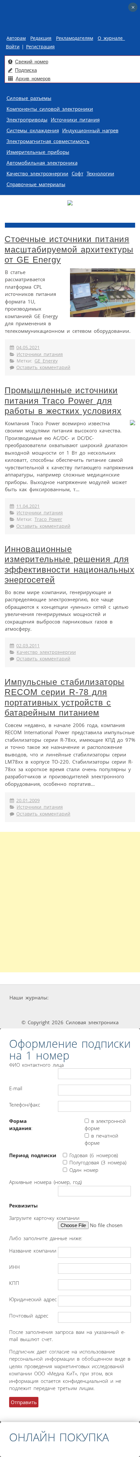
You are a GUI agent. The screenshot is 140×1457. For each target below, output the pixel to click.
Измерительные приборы (38, 152)
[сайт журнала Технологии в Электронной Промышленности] (111, 997)
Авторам (16, 38)
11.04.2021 (28, 506)
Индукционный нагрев (90, 130)
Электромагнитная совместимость (48, 141)
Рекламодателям (74, 38)
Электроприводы (27, 119)
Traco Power (48, 519)
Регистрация (40, 47)
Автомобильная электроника (42, 162)
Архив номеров (33, 78)
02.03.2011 (28, 646)
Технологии (100, 173)
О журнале (111, 38)
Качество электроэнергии (37, 173)
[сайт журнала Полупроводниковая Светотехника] (71, 1010)
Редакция (40, 38)
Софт (77, 173)
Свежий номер (31, 61)
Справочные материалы (36, 184)
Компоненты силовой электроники (50, 108)
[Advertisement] (70, 902)
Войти (13, 47)
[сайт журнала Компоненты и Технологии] (24, 1010)
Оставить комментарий (43, 367)
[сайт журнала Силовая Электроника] (70, 997)
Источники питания (75, 119)
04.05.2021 (28, 347)
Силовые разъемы (29, 98)
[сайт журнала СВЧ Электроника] (117, 1010)
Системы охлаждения (33, 130)
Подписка (26, 70)
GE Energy (46, 361)
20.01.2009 (28, 800)
